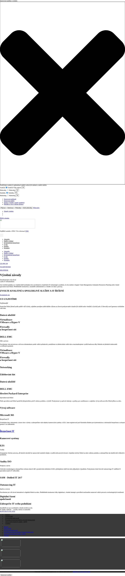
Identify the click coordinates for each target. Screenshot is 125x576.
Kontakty (7, 248)
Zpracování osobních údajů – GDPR (16, 522)
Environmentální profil (12, 518)
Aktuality (7, 239)
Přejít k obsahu (4, 218)
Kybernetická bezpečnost (11, 243)
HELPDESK (4, 270)
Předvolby (18, 208)
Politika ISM (9, 516)
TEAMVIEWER (5, 267)
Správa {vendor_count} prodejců (14, 202)
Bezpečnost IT (7, 431)
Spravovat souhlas (6, 575)
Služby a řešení (8, 241)
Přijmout (3, 208)
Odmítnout (10, 208)
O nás (6, 244)
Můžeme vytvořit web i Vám (81, 572)
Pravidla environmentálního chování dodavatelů (20, 520)
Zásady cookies (8, 211)
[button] (62, 93)
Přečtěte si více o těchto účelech (13, 204)
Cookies (7, 523)
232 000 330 (4, 263)
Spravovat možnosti (10, 199)
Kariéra (6, 246)
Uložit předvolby (27, 208)
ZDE (27, 231)
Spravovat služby (9, 201)
